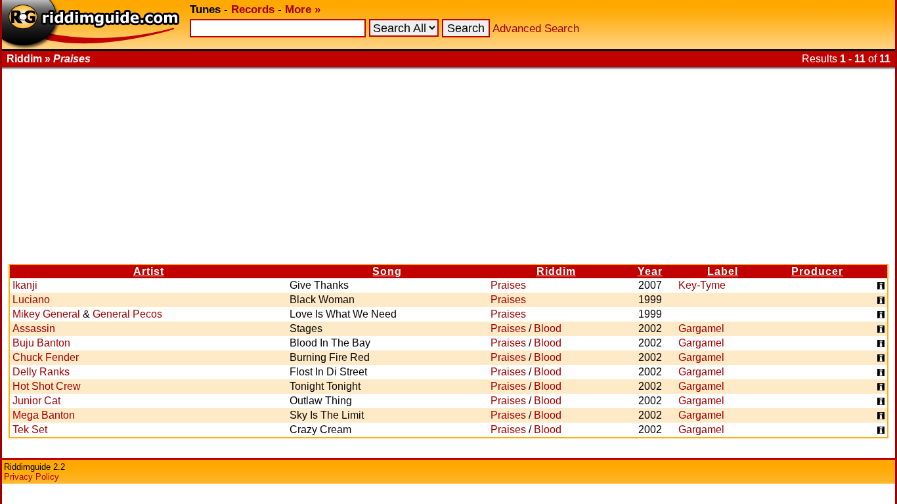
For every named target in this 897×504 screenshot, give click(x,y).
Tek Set (29, 429)
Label (722, 271)
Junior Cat (36, 400)
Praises (508, 285)
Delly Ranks (41, 371)
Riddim (556, 271)
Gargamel (701, 328)
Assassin (33, 328)
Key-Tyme (702, 285)
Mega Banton (43, 415)
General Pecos (127, 314)
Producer (817, 271)
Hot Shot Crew (46, 386)
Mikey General (46, 314)
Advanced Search (535, 28)
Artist (148, 271)
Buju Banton (41, 342)
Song (387, 271)
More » (302, 9)
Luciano (31, 299)
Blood (547, 328)
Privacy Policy (31, 477)
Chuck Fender (45, 357)
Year (650, 271)
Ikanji (24, 285)
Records (252, 9)
